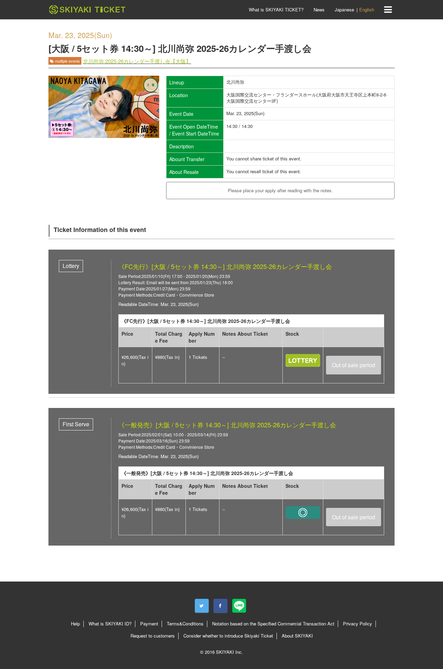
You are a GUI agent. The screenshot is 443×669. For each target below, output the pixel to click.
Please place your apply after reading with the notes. (280, 190)
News (319, 9)
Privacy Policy (357, 623)
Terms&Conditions (185, 623)
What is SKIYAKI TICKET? (276, 9)
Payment (149, 623)
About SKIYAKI (297, 635)
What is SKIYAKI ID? (110, 623)
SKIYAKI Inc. (229, 652)
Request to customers (152, 635)
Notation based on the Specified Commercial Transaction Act (273, 623)
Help (75, 623)
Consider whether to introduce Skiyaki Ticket (228, 635)
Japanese (344, 9)
